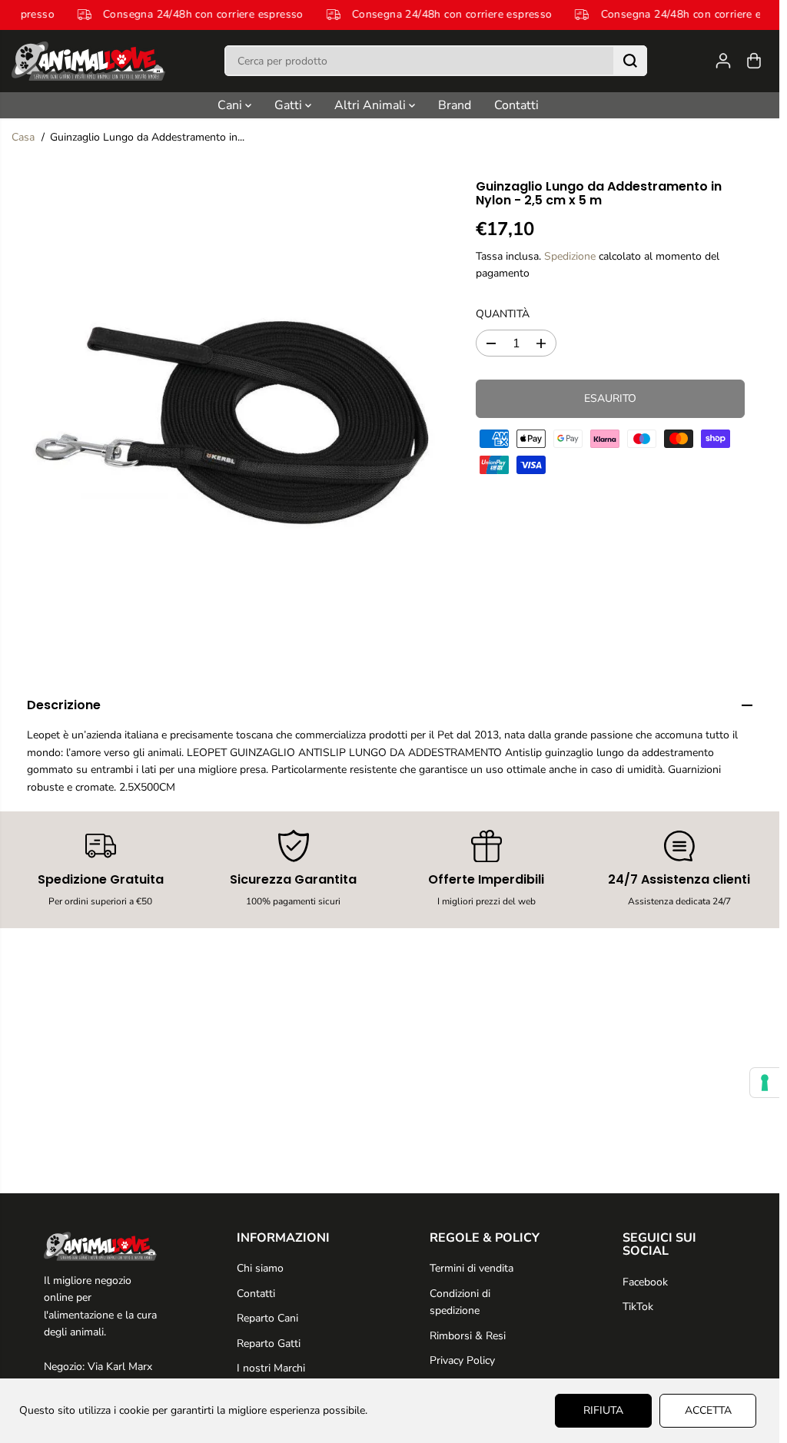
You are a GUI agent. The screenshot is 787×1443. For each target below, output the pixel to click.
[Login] (723, 61)
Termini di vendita (471, 1268)
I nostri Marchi (271, 1368)
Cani (231, 105)
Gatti (289, 105)
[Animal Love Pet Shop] (88, 61)
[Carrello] (754, 61)
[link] (100, 1246)
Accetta (708, 1410)
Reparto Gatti (269, 1343)
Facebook (645, 1282)
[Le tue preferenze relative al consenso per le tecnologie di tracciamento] (764, 1082)
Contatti (516, 105)
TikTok (638, 1306)
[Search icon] (630, 60)
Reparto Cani (267, 1318)
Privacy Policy (462, 1360)
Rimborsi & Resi (468, 1336)
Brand (454, 105)
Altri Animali (371, 105)
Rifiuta (603, 1410)
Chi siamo (260, 1268)
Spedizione (570, 256)
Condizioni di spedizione (460, 1302)
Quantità (503, 314)
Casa (23, 137)
